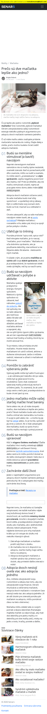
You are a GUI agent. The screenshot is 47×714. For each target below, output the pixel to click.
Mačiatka (14, 63)
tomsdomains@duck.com (37, 1)
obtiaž (15, 421)
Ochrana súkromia (32, 705)
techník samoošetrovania (27, 451)
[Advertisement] (23, 34)
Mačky (4, 63)
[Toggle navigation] (42, 6)
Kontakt (5, 710)
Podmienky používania (11, 705)
